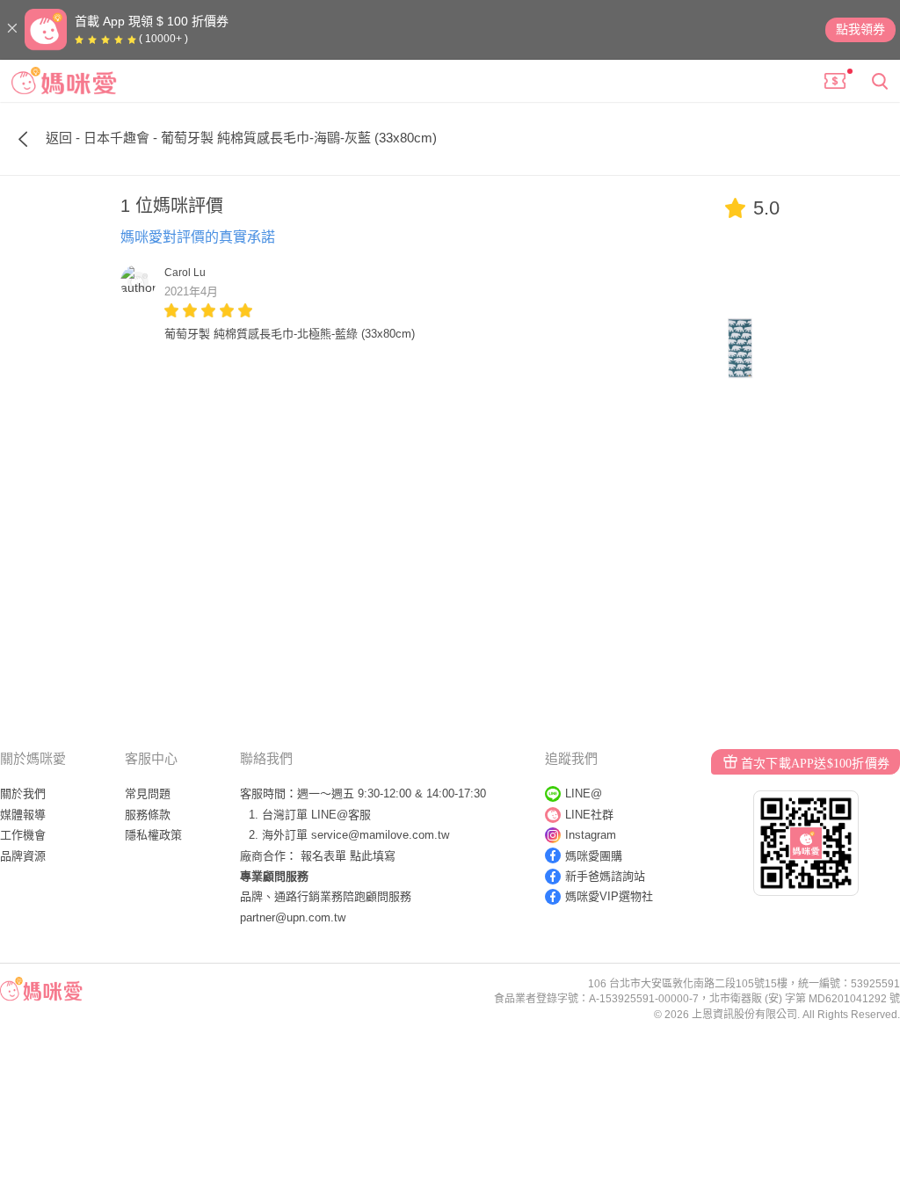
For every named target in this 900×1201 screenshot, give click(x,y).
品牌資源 (23, 856)
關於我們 (23, 793)
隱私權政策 (153, 834)
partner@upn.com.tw (292, 917)
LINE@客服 (341, 814)
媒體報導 (23, 814)
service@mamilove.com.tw (380, 834)
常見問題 (148, 793)
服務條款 (148, 814)
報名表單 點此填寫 (348, 856)
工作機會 (23, 834)
